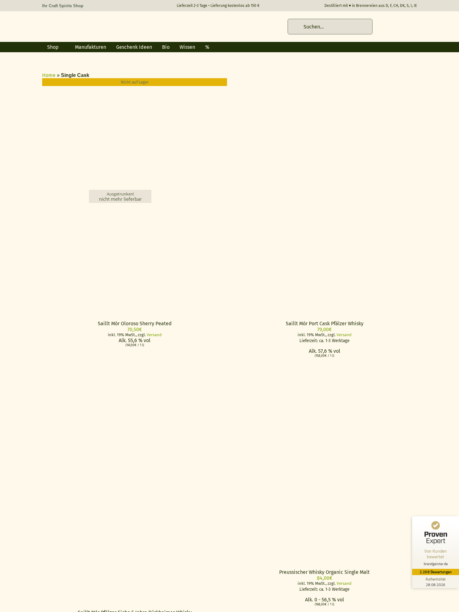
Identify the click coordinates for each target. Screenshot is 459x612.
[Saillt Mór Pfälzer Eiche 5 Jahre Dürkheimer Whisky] (120, 370)
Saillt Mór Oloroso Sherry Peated (135, 323)
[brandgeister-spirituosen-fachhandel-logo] (86, 22)
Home (49, 75)
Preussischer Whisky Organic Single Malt (324, 572)
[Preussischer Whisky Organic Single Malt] (310, 465)
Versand (154, 334)
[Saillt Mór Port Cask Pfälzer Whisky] (310, 81)
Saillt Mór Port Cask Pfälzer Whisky (324, 323)
